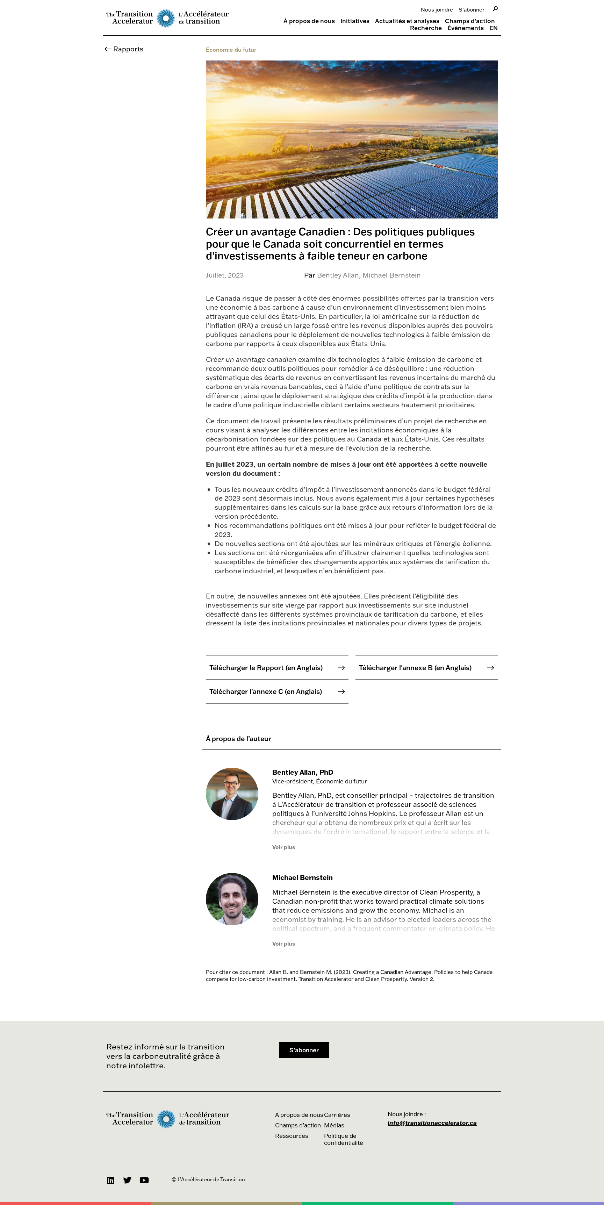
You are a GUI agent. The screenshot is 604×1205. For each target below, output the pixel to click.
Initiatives (354, 20)
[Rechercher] (495, 9)
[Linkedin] (110, 1180)
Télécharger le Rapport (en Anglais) (266, 667)
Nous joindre (437, 9)
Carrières (337, 1114)
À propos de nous (309, 20)
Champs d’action (470, 20)
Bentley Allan (338, 275)
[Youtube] (144, 1180)
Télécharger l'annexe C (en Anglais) (265, 691)
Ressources (291, 1135)
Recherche (426, 27)
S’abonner (471, 9)
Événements (465, 27)
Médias (334, 1125)
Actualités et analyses (407, 20)
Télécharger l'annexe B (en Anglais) (415, 667)
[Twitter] (127, 1180)
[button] (304, 1050)
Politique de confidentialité (343, 1139)
